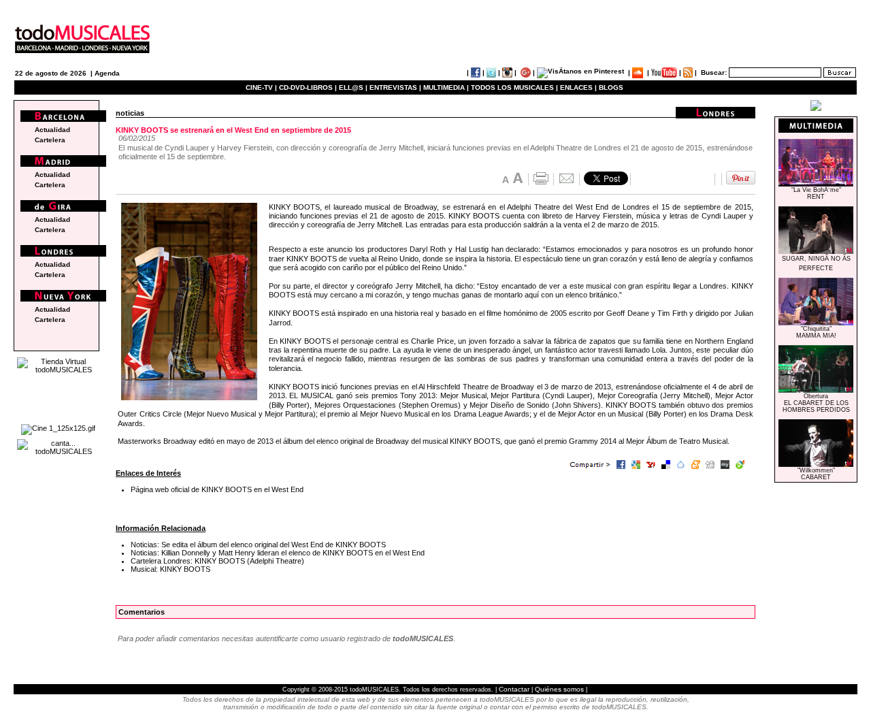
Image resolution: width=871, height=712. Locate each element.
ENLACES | (578, 87)
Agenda (107, 73)
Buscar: (714, 72)
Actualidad (52, 129)
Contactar (514, 689)
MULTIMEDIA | (446, 87)
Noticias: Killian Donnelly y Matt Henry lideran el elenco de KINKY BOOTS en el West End (278, 553)
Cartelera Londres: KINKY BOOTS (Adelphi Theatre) (217, 561)
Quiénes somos (559, 689)
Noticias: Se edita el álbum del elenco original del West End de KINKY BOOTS (258, 544)
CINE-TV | (262, 87)
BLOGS (611, 87)
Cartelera (50, 140)
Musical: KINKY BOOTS (170, 569)
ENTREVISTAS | (395, 87)
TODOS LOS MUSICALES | (514, 87)
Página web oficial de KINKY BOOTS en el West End (217, 489)
